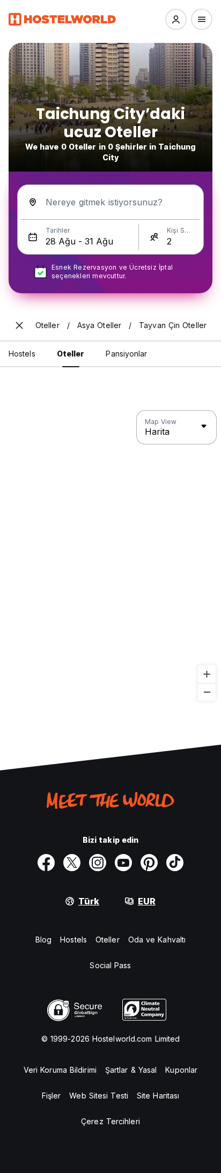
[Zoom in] (207, 674)
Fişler (51, 1095)
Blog (43, 939)
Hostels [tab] (22, 353)
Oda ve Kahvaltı (157, 939)
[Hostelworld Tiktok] (174, 862)
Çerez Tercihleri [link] (110, 1121)
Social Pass (110, 965)
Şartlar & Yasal (131, 1069)
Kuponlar (181, 1069)
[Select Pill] (176, 19)
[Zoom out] (207, 692)
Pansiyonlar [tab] (126, 353)
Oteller (107, 939)
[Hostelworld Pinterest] (149, 862)
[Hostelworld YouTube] (123, 862)
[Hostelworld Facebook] (46, 862)
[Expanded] (19, 325)
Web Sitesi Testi (98, 1095)
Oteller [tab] (71, 353)
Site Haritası (158, 1095)
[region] (110, 556)
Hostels (73, 939)
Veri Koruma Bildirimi (60, 1069)
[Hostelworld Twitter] (71, 862)
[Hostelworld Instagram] (97, 862)
